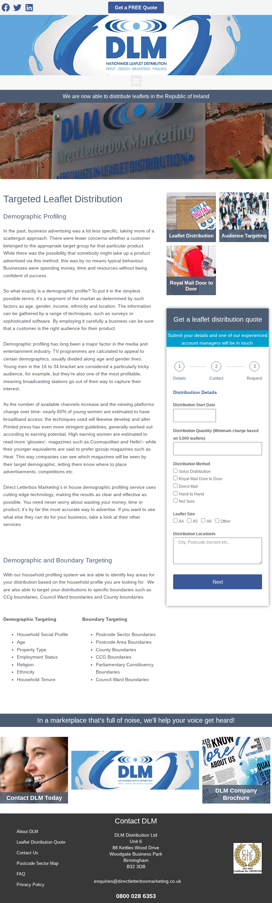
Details (179, 378)
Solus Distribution (195, 471)
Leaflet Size (184, 514)
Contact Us (27, 852)
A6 (209, 521)
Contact (216, 378)
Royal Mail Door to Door (200, 479)
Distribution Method (191, 464)
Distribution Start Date (194, 405)
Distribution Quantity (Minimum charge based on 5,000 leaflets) (215, 434)
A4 (181, 521)
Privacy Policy (30, 884)
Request (254, 378)
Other (226, 521)
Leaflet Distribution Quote (41, 842)
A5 (195, 521)
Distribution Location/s (194, 534)
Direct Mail (188, 486)
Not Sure (187, 501)
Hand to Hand (191, 494)
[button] (136, 80)
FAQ (21, 873)
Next (218, 582)
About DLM (27, 831)
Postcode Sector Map (37, 863)
